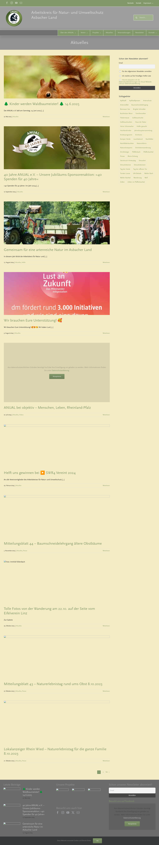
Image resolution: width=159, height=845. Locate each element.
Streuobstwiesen (139, 165)
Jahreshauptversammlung (143, 130)
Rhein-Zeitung (133, 156)
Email (121, 63)
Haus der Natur (140, 122)
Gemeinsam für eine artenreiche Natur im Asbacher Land (48, 250)
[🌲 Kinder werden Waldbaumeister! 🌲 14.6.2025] (11, 794)
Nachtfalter (149, 139)
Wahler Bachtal (125, 178)
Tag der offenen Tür (140, 169)
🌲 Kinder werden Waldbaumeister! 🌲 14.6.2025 (41, 104)
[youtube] (16, 3)
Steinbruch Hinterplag (128, 161)
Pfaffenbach (136, 152)
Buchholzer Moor (126, 113)
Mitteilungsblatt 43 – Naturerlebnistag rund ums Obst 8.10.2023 (53, 684)
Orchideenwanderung (143, 148)
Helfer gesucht (142, 126)
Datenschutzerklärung (60, 371)
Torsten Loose (125, 173)
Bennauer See (125, 109)
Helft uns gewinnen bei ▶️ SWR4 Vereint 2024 (40, 473)
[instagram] (11, 3)
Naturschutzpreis (126, 148)
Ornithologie (124, 152)
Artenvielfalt (124, 105)
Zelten (122, 182)
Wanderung (138, 178)
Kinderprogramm (126, 135)
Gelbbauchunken (126, 122)
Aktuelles (16, 116)
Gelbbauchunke (137, 118)
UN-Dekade (137, 173)
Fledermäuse (124, 118)
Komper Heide (125, 139)
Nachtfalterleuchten (127, 143)
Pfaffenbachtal (148, 152)
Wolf (146, 178)
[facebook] (7, 3)
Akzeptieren (57, 376)
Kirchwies (138, 135)
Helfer (23, 262)
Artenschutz (147, 101)
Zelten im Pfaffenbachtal (136, 182)
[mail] (21, 3)
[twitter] (73, 813)
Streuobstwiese (125, 165)
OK (97, 841)
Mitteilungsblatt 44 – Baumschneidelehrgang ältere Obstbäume (53, 544)
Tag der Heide (125, 169)
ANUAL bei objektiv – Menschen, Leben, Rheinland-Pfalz (47, 408)
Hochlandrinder (125, 130)
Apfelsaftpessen (134, 101)
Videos (21, 415)
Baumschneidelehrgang (139, 105)
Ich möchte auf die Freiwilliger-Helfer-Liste (136, 76)
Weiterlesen (106, 116)
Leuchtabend (138, 139)
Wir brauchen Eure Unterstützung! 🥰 (33, 320)
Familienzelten (141, 113)
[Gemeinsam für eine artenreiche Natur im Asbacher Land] (11, 829)
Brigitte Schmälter (139, 109)
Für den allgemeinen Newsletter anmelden (137, 71)
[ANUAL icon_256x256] (14, 11)
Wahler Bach (148, 173)
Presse (25, 551)
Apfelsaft (123, 101)
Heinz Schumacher (127, 126)
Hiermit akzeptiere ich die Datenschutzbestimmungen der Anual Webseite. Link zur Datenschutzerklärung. (135, 82)
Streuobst (142, 161)
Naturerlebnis (141, 143)
